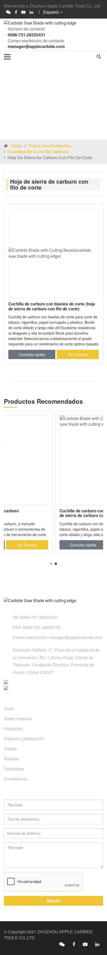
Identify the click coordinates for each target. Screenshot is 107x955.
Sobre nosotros (18, 719)
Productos (13, 729)
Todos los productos (49, 146)
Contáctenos (15, 779)
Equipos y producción (24, 738)
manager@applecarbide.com (36, 46)
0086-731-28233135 (42, 627)
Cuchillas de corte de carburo (38, 152)
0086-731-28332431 (26, 35)
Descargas (14, 769)
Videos (10, 748)
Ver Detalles (78, 354)
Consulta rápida (32, 354)
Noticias (11, 759)
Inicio (16, 146)
